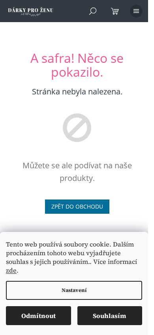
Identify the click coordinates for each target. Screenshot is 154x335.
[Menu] (136, 11)
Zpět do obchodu (77, 206)
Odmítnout (38, 315)
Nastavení (74, 290)
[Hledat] (93, 11)
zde (11, 270)
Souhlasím (109, 315)
